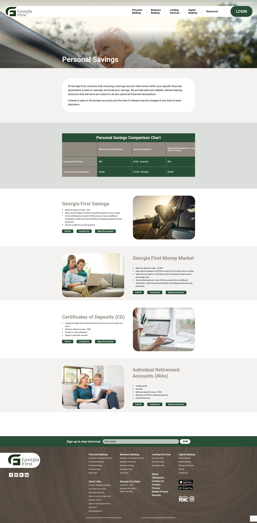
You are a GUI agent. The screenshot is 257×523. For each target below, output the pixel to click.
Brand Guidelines (95, 511)
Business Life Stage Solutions (132, 458)
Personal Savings (95, 465)
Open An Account (105, 231)
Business (156, 11)
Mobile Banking (185, 462)
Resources (212, 11)
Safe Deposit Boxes (96, 492)
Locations (237, 3)
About (220, 3)
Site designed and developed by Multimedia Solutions (158, 517)
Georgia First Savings (73, 161)
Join (185, 441)
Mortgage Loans (158, 465)
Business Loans (126, 469)
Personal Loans (95, 469)
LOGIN (241, 11)
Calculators (158, 477)
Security (156, 495)
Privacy (156, 488)
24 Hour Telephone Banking (100, 485)
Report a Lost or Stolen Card (100, 496)
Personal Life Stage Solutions (100, 458)
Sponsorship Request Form (99, 504)
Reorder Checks (95, 500)
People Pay (183, 473)
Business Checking (127, 462)
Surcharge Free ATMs (97, 489)
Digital (192, 11)
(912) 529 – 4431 (127, 485)
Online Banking (184, 458)
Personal (137, 11)
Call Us (67, 231)
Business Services (186, 465)
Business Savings (127, 465)
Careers (228, 3)
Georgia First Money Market (76, 172)
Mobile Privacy (160, 491)
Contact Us (247, 3)
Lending (174, 11)
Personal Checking (96, 462)
